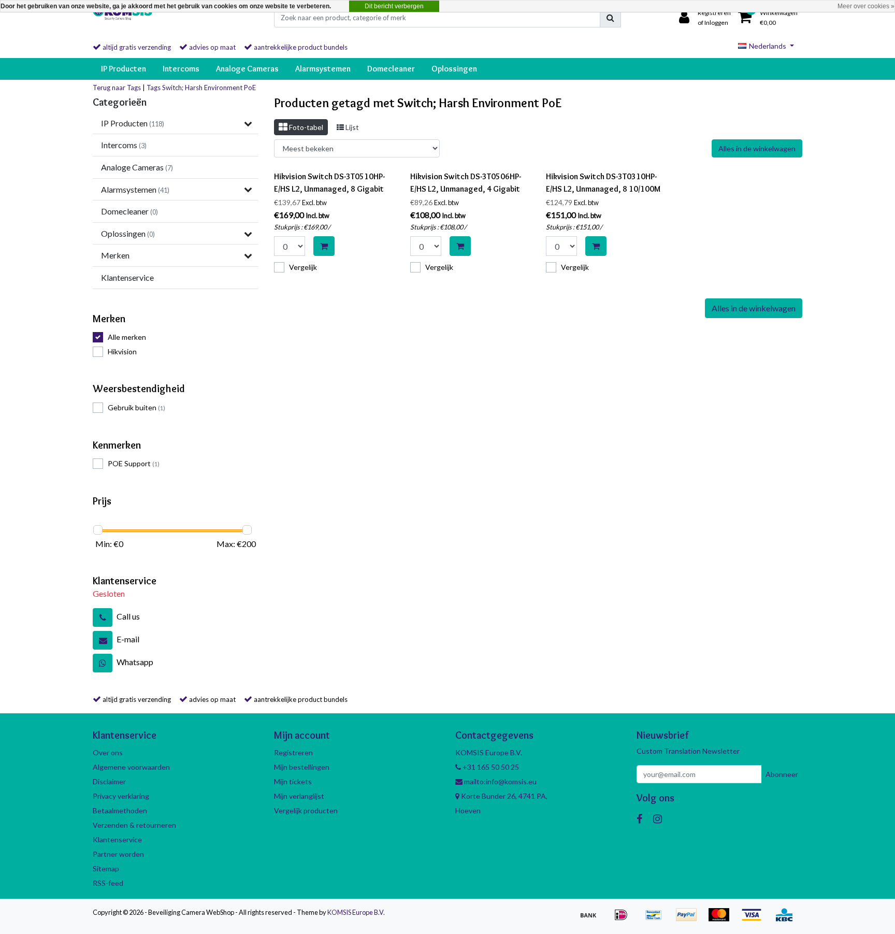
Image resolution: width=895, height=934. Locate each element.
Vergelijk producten (306, 810)
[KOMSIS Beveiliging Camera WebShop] (122, 17)
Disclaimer (109, 781)
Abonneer (782, 774)
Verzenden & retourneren (134, 825)
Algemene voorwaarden (131, 767)
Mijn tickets (293, 781)
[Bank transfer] (591, 919)
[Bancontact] (657, 919)
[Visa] (755, 919)
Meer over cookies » (866, 6)
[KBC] (786, 919)
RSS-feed (108, 883)
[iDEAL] (624, 919)
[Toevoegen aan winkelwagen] (324, 246)
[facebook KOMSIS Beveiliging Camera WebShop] (639, 818)
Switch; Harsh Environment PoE (209, 87)
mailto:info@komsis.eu (500, 781)
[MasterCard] (722, 919)
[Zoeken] (610, 17)
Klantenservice (117, 839)
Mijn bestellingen (301, 767)
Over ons (108, 752)
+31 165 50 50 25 (490, 767)
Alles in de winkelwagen (757, 148)
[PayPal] (689, 919)
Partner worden (118, 854)
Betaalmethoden (120, 810)
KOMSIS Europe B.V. (356, 912)
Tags (154, 87)
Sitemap (106, 868)
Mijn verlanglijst (299, 796)
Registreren (293, 752)
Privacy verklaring (121, 796)
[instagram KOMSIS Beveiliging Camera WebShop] (657, 818)
